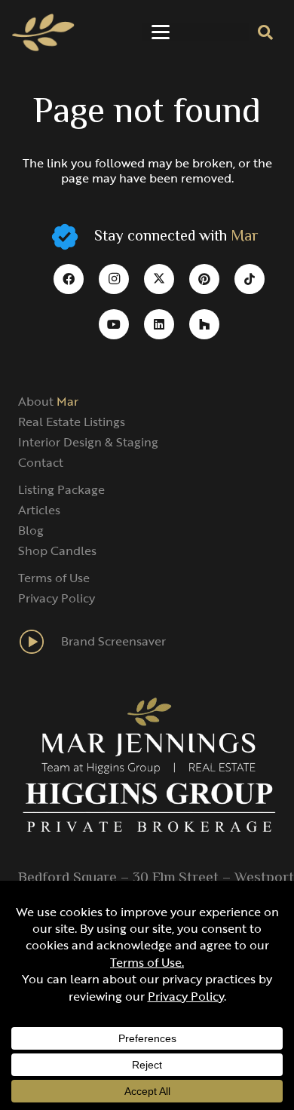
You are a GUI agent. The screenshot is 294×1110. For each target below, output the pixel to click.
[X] (159, 279)
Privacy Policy (56, 598)
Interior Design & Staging (88, 442)
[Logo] (43, 32)
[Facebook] (69, 279)
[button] (160, 32)
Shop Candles (57, 550)
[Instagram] (114, 279)
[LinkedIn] (159, 324)
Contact (40, 462)
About (48, 401)
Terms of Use (54, 578)
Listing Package (61, 489)
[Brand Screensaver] (39, 642)
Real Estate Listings (71, 421)
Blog (31, 530)
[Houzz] (204, 324)
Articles (39, 510)
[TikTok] (249, 279)
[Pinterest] (204, 279)
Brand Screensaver (113, 641)
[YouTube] (114, 324)
